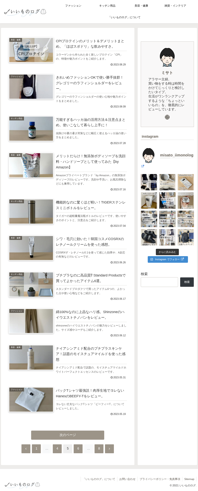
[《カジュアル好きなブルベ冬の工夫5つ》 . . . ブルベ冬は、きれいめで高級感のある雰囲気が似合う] (167, 200)
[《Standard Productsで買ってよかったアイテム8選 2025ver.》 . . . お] (186, 219)
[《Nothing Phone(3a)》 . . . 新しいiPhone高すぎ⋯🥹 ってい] (186, 182)
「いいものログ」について (99, 479)
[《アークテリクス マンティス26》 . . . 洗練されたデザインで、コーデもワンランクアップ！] (186, 237)
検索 (144, 274)
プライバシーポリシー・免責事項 (160, 479)
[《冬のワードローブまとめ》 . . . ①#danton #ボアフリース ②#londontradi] (149, 182)
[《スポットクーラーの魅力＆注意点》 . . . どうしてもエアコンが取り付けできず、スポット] (149, 200)
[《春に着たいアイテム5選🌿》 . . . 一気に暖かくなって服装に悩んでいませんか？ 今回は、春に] (167, 237)
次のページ (68, 435)
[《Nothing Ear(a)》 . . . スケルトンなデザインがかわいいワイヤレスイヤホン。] (186, 200)
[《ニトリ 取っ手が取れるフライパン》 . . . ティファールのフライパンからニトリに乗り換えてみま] (167, 182)
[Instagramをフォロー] (167, 117)
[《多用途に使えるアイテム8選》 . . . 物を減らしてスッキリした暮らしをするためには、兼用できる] (167, 219)
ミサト (167, 72)
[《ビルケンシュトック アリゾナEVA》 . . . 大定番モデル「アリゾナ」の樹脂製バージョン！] (149, 237)
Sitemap (189, 479)
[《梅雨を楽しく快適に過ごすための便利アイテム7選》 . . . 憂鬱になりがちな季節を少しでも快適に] (149, 219)
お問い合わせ (127, 479)
